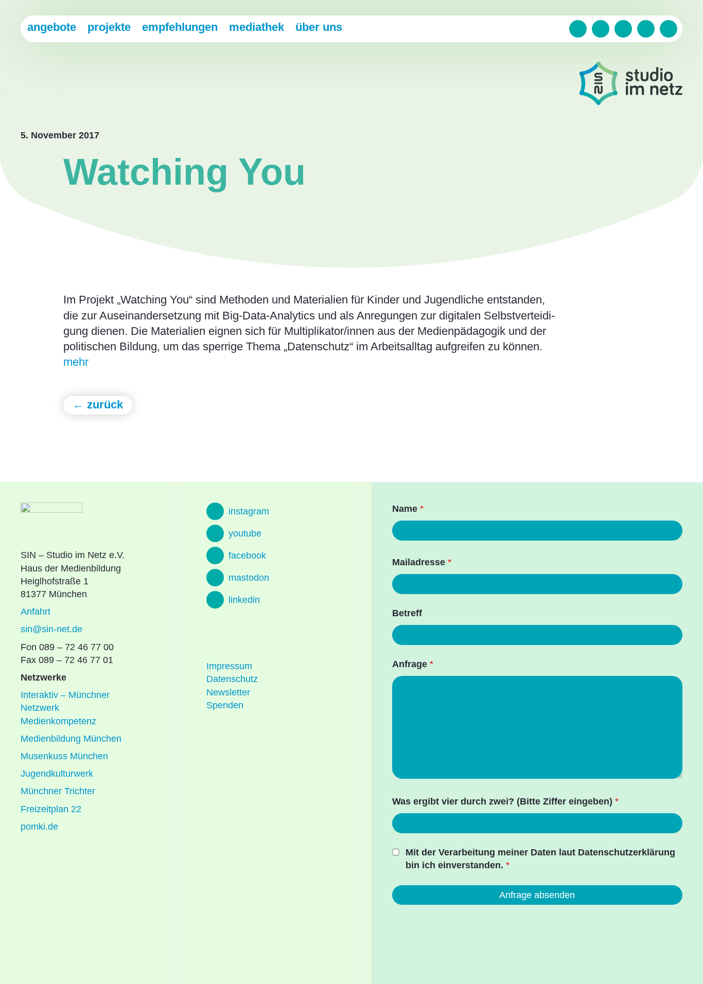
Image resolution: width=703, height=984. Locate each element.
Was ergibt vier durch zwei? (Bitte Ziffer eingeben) (505, 801)
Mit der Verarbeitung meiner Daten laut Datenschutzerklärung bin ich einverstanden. (540, 858)
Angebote (51, 27)
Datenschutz (232, 679)
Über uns (318, 27)
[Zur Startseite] (630, 85)
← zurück (98, 404)
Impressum (229, 666)
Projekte (109, 27)
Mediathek (256, 27)
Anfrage (412, 664)
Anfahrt (35, 611)
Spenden (224, 705)
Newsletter (228, 692)
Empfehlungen (180, 27)
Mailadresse (421, 562)
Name (408, 509)
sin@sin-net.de (51, 629)
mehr (76, 361)
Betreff (407, 613)
